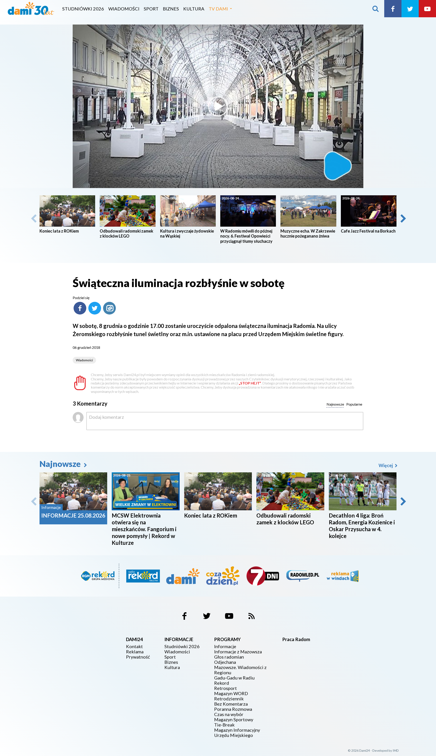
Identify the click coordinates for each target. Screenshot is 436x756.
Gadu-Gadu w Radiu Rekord (234, 680)
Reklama (135, 651)
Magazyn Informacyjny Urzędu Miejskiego (237, 732)
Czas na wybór (228, 714)
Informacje (225, 646)
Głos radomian (229, 656)
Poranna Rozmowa (233, 709)
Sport (151, 8)
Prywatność (138, 656)
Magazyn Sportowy (233, 719)
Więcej (386, 465)
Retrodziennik (229, 698)
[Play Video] (218, 106)
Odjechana (225, 662)
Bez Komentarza (231, 703)
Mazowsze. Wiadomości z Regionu (240, 670)
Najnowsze (61, 464)
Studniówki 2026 (83, 8)
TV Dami (218, 8)
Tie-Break (224, 724)
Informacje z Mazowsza (238, 651)
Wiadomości (123, 8)
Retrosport (225, 688)
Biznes (171, 8)
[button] (403, 218)
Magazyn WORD (231, 693)
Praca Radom (296, 639)
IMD (396, 750)
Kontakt (134, 646)
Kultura (193, 8)
